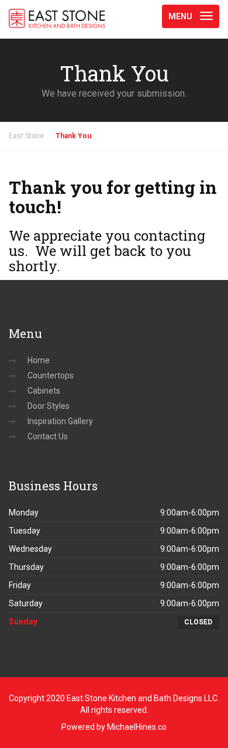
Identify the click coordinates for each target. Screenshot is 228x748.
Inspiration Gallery (60, 421)
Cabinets (43, 390)
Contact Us (47, 436)
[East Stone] (57, 14)
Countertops (50, 375)
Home (38, 360)
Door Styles (48, 406)
